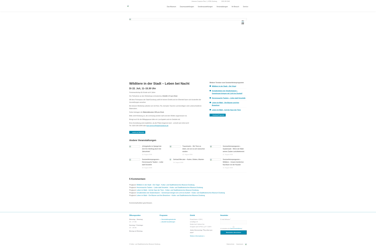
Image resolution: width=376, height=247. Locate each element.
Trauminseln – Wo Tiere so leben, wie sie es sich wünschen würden (193, 148)
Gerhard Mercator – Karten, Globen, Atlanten (188, 159)
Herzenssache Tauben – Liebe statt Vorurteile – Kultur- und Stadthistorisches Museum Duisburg (170, 187)
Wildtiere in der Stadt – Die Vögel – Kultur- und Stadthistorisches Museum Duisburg (165, 185)
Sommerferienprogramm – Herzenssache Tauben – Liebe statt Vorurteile (152, 162)
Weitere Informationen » (197, 236)
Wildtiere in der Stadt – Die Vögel (224, 86)
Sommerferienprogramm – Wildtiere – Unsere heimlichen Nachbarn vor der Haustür (233, 162)
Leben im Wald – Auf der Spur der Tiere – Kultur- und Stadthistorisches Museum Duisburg (168, 190)
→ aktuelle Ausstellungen (167, 222)
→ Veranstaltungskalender (168, 219)
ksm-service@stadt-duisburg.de (157, 125)
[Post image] (134, 149)
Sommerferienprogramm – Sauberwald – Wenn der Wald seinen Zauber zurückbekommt (233, 148)
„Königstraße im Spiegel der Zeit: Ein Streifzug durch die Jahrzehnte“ (151, 148)
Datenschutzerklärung (236, 228)
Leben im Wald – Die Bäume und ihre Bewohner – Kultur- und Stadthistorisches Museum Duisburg (171, 195)
